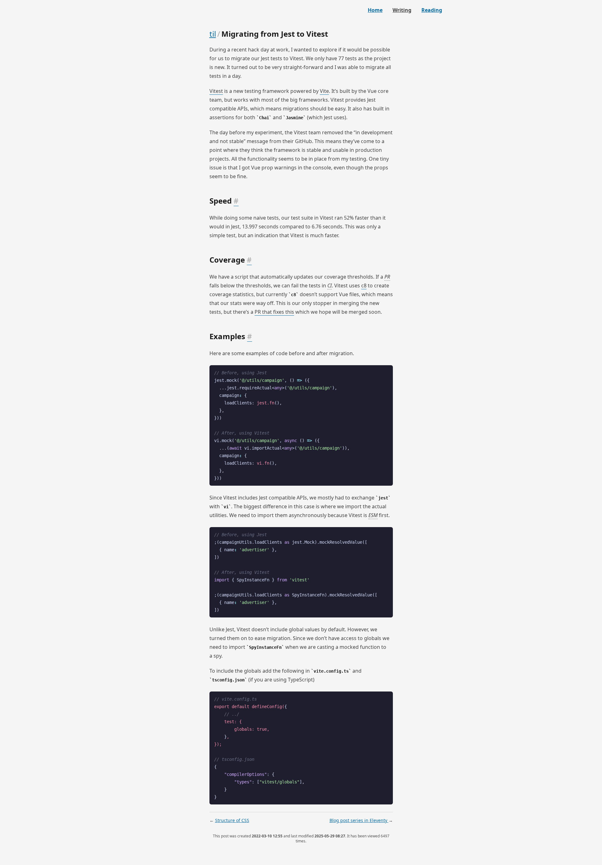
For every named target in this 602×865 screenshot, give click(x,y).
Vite (324, 91)
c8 (364, 285)
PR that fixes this (274, 311)
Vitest (216, 91)
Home (375, 10)
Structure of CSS (232, 820)
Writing (402, 10)
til (212, 34)
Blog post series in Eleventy (359, 820)
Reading (431, 10)
